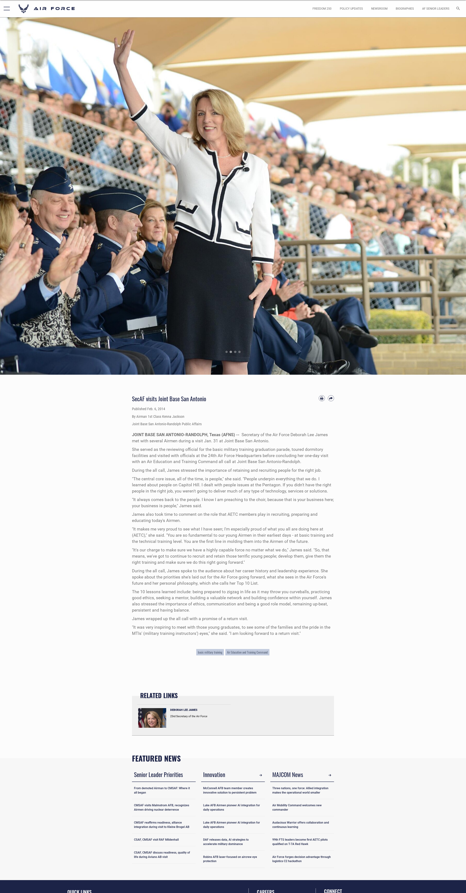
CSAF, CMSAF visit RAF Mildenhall (156, 839)
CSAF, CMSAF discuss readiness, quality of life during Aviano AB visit (162, 855)
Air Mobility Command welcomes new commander (297, 807)
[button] (6, 8)
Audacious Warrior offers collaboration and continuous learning (300, 825)
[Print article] (322, 398)
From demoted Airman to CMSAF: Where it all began (162, 790)
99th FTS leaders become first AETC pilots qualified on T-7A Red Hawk (300, 842)
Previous (23, 196)
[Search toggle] (458, 8)
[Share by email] (331, 398)
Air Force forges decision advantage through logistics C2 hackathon (301, 859)
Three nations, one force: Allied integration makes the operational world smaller (300, 790)
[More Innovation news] (261, 775)
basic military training (210, 652)
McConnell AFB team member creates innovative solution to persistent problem (229, 790)
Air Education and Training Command (247, 652)
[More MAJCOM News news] (330, 775)
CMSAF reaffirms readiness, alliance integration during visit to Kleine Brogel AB (161, 825)
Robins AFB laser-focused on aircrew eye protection (230, 859)
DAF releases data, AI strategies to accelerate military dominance (226, 842)
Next (442, 196)
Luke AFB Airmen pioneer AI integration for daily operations (231, 807)
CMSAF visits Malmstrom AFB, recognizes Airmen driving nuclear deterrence (161, 807)
